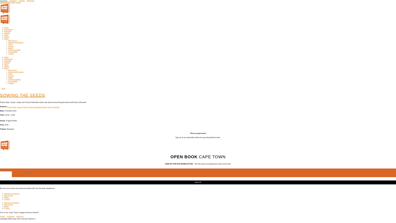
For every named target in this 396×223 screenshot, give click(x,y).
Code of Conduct (14, 50)
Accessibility (12, 52)
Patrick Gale (11, 107)
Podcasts (7, 31)
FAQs (10, 44)
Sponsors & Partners (15, 42)
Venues (11, 46)
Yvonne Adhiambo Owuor (37, 107)
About (6, 39)
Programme (8, 29)
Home (6, 28)
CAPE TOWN (10, 3)
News (6, 35)
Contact (11, 54)
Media (10, 48)
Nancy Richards (53, 107)
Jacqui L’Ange (22, 107)
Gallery (6, 37)
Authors (7, 33)
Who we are (12, 41)
